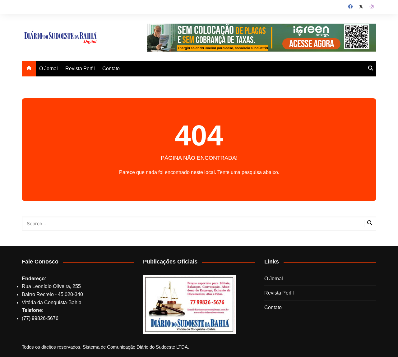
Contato (111, 68)
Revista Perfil (80, 68)
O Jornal (48, 68)
